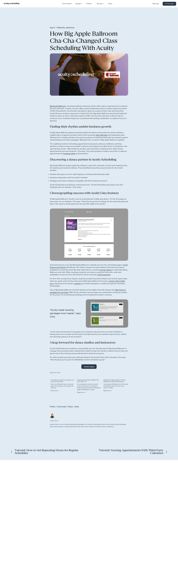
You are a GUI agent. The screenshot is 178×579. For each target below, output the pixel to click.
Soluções (78, 3)
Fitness (52, 407)
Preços (110, 3)
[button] (125, 372)
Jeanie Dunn (69, 28)
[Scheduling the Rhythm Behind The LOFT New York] (89, 376)
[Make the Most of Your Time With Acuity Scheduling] (63, 376)
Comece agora (169, 3)
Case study (61, 407)
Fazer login (155, 3)
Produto (88, 3)
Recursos (99, 3)
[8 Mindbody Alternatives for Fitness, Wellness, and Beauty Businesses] (115, 376)
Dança (70, 407)
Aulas (77, 407)
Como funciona (66, 3)
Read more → (55, 390)
